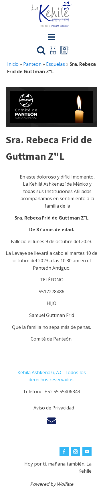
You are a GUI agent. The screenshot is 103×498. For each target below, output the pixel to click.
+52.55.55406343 (62, 391)
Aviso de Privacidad (53, 408)
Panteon (32, 64)
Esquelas (55, 64)
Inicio (13, 64)
